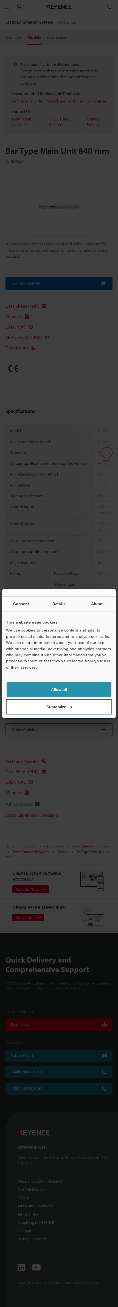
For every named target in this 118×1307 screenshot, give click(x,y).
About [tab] (97, 604)
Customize (56, 707)
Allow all (59, 689)
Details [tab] (59, 604)
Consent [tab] (21, 604)
